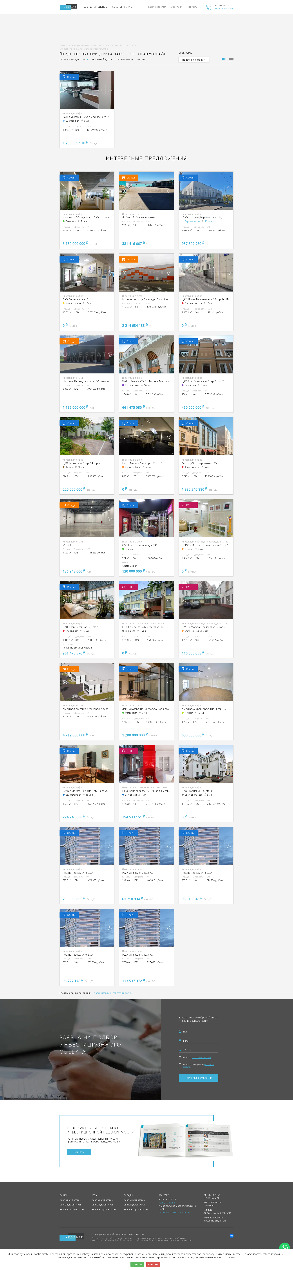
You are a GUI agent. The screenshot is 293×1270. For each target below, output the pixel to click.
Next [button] (110, 90)
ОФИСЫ (64, 1195)
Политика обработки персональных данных (214, 1219)
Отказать (153, 1264)
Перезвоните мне (224, 8)
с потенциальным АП (70, 1204)
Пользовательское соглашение (212, 1204)
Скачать (79, 1151)
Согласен (197, 1057)
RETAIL (95, 1195)
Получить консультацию (198, 1077)
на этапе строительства (72, 1209)
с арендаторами (102, 992)
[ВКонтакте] (231, 1236)
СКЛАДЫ (128, 1195)
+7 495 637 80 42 (224, 5)
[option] (87, 90)
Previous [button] (65, 90)
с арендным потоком (70, 1199)
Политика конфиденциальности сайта (217, 1211)
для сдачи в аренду (122, 992)
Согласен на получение (198, 1065)
